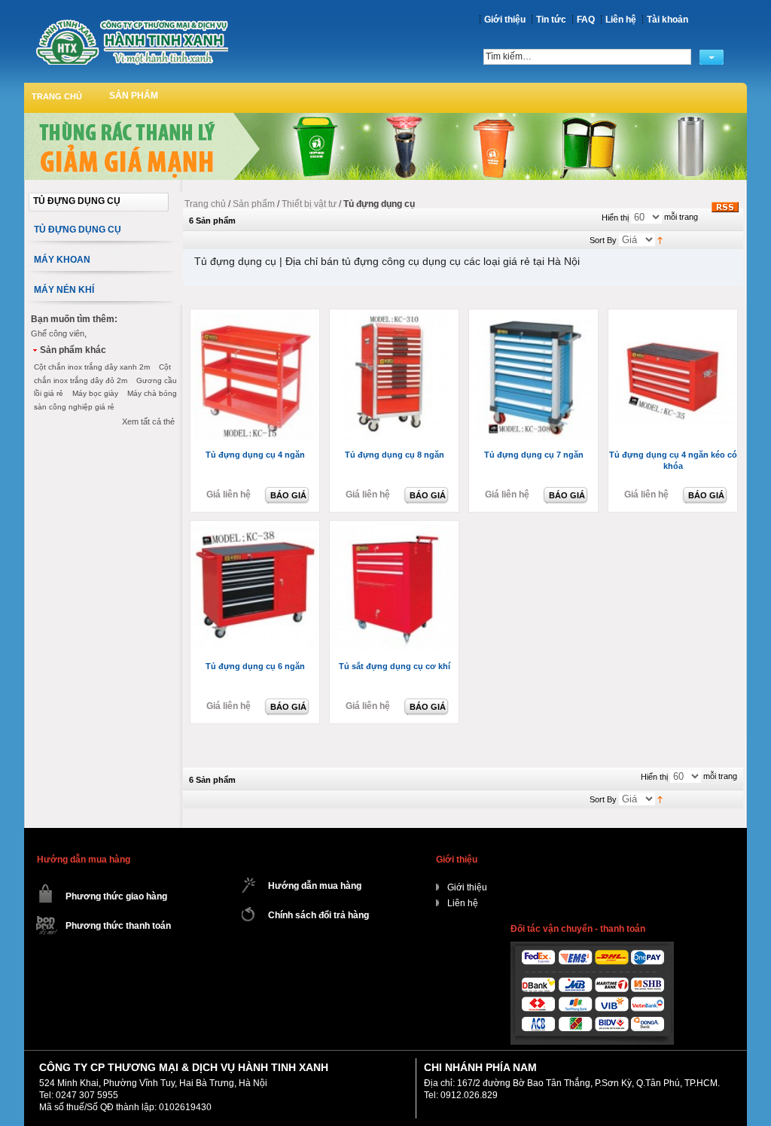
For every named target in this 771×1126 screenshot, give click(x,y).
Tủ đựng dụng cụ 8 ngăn (394, 454)
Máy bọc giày (95, 393)
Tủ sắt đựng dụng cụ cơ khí (394, 666)
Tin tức (551, 19)
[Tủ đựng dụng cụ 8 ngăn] (396, 377)
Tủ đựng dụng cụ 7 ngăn (534, 454)
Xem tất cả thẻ (148, 421)
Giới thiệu (505, 19)
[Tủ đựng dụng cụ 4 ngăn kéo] (674, 377)
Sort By (603, 240)
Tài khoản (667, 19)
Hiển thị (615, 217)
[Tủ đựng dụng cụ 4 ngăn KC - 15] (256, 377)
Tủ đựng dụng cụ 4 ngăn (255, 454)
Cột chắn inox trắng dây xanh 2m (92, 367)
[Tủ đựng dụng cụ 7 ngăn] (535, 377)
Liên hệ (620, 19)
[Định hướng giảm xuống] (660, 239)
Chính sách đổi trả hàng (318, 915)
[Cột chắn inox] (385, 118)
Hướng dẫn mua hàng (314, 886)
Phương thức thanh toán (118, 926)
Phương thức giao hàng (116, 896)
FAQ (586, 19)
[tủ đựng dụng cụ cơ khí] (396, 589)
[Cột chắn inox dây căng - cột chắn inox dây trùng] (131, 42)
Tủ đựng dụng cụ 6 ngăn (255, 666)
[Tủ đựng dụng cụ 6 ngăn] (256, 589)
